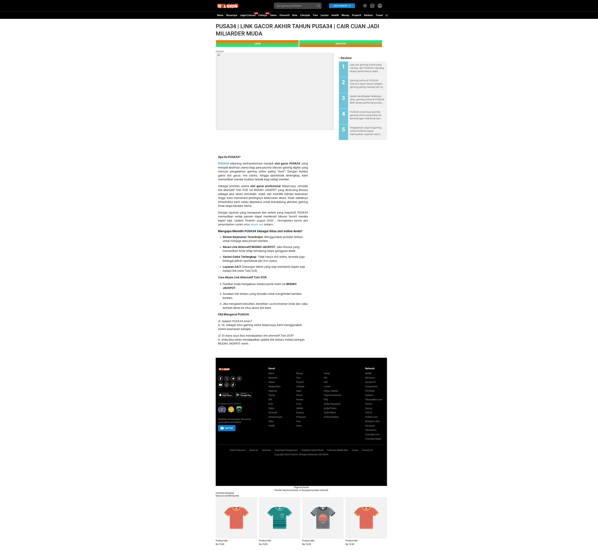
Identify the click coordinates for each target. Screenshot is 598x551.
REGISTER (341, 43)
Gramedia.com (372, 434)
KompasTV (370, 382)
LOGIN (257, 43)
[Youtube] (220, 384)
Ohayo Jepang (331, 391)
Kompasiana (371, 386)
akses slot (256, 224)
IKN (270, 399)
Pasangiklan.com (373, 399)
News (220, 15)
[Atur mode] (364, 5)
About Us (253, 450)
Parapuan (301, 417)
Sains (271, 421)
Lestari (324, 16)
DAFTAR (229, 428)
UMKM (299, 408)
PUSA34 (220, 51)
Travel (379, 15)
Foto (298, 421)
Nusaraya (231, 15)
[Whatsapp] (226, 384)
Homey (299, 399)
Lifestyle (305, 15)
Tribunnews (370, 430)
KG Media (370, 391)
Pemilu (271, 395)
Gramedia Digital (373, 438)
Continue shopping (225, 493)
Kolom (327, 373)
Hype (298, 391)
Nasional (272, 377)
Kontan (368, 404)
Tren (315, 15)
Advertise (266, 450)
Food (298, 404)
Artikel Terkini (330, 408)
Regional (272, 391)
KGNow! (369, 395)
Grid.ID (368, 412)
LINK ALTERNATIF (340, 6)
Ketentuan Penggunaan (286, 450)
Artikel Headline (331, 417)
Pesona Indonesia (332, 395)
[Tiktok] (232, 384)
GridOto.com (371, 417)
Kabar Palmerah (238, 450)
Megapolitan (274, 386)
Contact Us (367, 450)
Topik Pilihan (330, 412)
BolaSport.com (372, 421)
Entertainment (275, 417)
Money (345, 15)
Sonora (368, 408)
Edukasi (368, 15)
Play (326, 399)
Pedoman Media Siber (337, 450)
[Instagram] (239, 378)
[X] (226, 378)
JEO (326, 382)
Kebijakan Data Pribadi (312, 450)
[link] (372, 5)
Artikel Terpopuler (332, 404)
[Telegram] (232, 378)
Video (299, 425)
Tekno (273, 15)
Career (355, 450)
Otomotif (284, 15)
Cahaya (262, 15)
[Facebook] (220, 378)
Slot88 (368, 373)
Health (335, 15)
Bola (294, 15)
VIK (325, 377)
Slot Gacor (370, 377)
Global (271, 382)
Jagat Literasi (248, 15)
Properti (356, 15)
